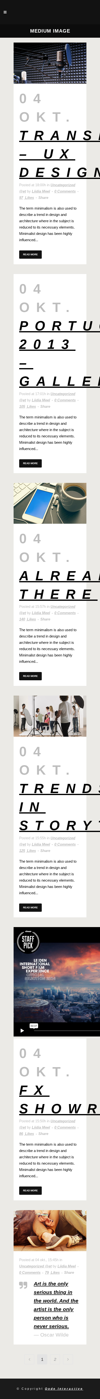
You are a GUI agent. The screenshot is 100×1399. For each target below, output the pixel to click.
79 (52, 1272)
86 (26, 1133)
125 (27, 850)
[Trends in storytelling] (50, 716)
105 (27, 406)
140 (27, 619)
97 (26, 197)
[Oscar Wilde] (50, 1230)
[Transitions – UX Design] (50, 63)
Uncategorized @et (35, 1266)
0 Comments (65, 191)
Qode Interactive (64, 1388)
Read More (30, 254)
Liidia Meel (41, 191)
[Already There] (50, 503)
